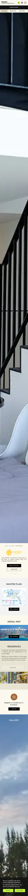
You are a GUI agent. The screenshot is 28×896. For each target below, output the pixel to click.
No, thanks (20, 890)
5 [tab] (17, 573)
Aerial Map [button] (22, 11)
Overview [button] (4, 11)
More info (17, 886)
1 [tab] (12, 686)
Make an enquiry (14, 565)
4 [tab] (15, 573)
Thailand (12, 546)
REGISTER (14, 709)
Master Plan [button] (13, 11)
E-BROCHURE (14, 569)
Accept (8, 890)
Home (6, 546)
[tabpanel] (14, 274)
